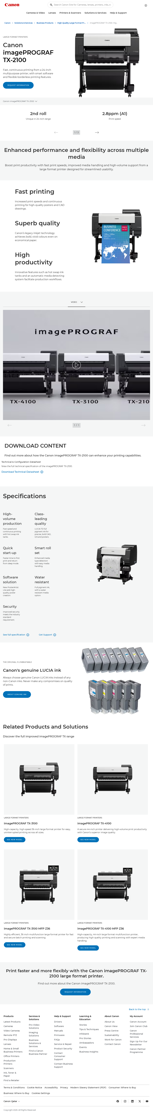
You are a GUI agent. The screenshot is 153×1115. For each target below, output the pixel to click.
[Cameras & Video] (46, 12)
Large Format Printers (15, 37)
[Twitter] (140, 1101)
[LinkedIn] (132, 1101)
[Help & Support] (128, 12)
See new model (14, 840)
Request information (18, 85)
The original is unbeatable (17, 662)
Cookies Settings (41, 1093)
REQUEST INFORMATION (75, 992)
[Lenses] (57, 12)
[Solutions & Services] (107, 12)
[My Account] (145, 5)
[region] (76, 365)
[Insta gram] (125, 1101)
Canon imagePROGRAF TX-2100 (18, 101)
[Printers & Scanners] (82, 12)
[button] (56, 132)
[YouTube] (147, 1101)
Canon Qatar (11, 1101)
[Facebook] (118, 1101)
